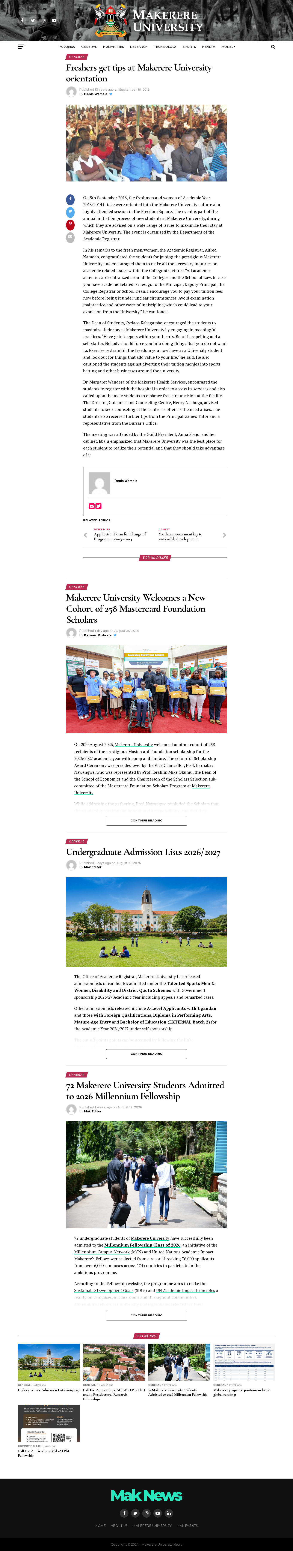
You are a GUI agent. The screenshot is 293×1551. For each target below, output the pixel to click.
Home (100, 1526)
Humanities (113, 47)
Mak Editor (92, 867)
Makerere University (134, 744)
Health (208, 47)
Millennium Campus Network (102, 1251)
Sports (189, 47)
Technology (165, 47)
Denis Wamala (95, 94)
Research (139, 47)
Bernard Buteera (98, 635)
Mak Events (187, 1526)
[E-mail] (92, 507)
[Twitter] (98, 507)
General (89, 47)
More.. (227, 47)
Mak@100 (67, 47)
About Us (119, 1526)
